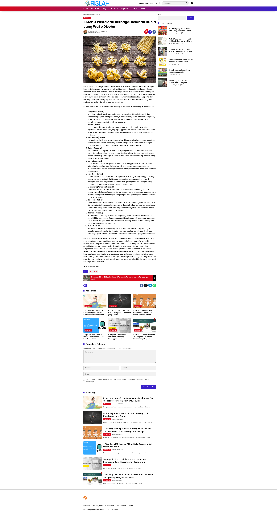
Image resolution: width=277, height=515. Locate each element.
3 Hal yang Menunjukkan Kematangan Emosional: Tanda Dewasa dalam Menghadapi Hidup (142, 312)
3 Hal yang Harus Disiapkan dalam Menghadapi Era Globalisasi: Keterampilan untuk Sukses (94, 312)
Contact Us (121, 506)
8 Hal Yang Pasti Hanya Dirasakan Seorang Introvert (180, 82)
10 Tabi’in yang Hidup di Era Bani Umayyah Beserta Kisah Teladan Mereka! (180, 30)
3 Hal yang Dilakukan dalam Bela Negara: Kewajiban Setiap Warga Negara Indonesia (144, 337)
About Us (110, 506)
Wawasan (87, 18)
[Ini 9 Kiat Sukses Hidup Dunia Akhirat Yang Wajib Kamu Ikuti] (162, 51)
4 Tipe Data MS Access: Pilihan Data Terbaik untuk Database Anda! (93, 337)
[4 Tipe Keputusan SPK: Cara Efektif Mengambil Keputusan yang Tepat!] (119, 301)
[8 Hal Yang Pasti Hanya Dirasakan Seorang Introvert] (162, 82)
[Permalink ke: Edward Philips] (85, 32)
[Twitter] (146, 285)
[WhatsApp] (154, 285)
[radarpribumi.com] (96, 3)
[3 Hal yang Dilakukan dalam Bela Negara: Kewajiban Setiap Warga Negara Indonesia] (144, 325)
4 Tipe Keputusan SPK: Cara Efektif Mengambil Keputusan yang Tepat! (119, 312)
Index (131, 506)
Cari (159, 14)
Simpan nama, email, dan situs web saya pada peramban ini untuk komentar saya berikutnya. (117, 380)
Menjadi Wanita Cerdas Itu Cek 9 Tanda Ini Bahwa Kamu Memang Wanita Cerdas (181, 61)
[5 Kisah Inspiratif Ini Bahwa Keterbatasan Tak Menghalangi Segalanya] (162, 72)
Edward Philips (92, 31)
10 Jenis (94, 271)
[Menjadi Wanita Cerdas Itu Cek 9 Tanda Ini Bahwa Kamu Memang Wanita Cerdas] (162, 61)
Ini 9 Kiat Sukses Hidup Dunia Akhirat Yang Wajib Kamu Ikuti (180, 50)
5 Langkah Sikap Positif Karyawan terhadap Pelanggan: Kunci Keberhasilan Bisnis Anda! (118, 337)
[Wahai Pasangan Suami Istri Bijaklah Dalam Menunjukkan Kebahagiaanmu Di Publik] (162, 41)
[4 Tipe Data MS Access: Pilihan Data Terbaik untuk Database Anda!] (94, 325)
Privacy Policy (98, 506)
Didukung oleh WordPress (93, 509)
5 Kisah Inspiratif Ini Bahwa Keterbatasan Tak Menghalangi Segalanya (179, 71)
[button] (186, 3)
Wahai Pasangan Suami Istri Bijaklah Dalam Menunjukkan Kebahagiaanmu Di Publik (180, 40)
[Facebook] (141, 285)
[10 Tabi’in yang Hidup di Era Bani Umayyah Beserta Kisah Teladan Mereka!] (162, 30)
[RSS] (85, 498)
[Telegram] (150, 285)
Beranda (86, 506)
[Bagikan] (154, 32)
